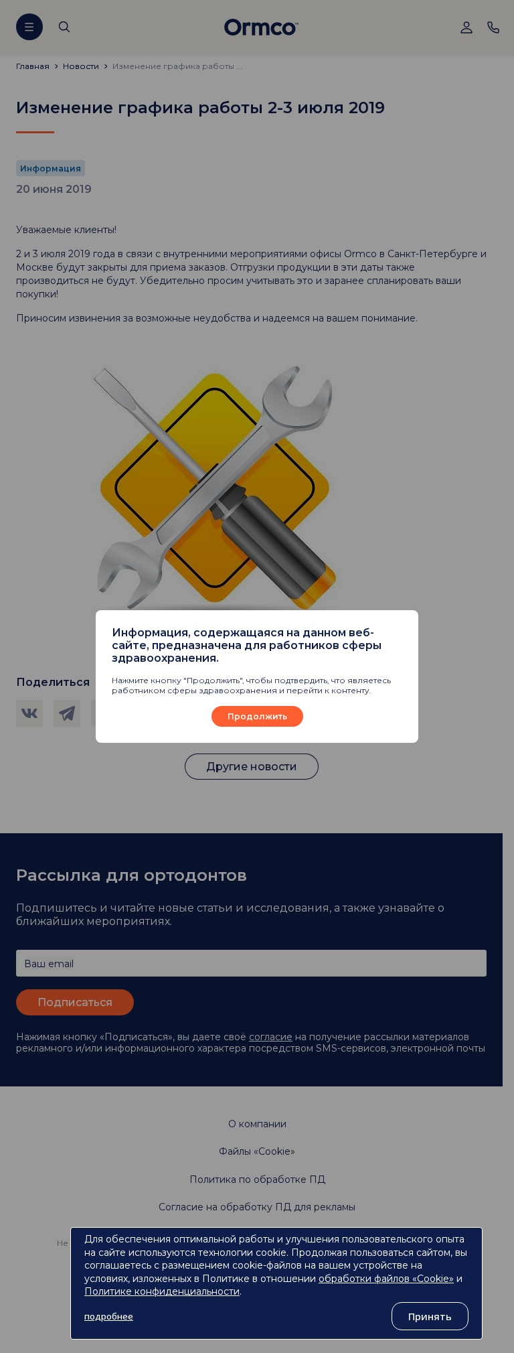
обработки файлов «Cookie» (386, 1279)
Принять (430, 1316)
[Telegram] (67, 713)
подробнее (108, 1316)
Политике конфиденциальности (162, 1291)
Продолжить (257, 716)
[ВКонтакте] (29, 713)
